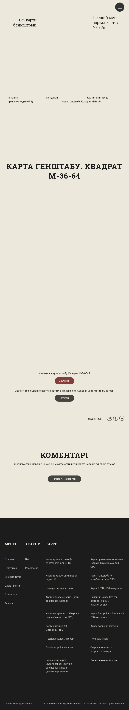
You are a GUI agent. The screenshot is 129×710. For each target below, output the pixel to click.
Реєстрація (31, 568)
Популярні (52, 97)
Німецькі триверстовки (59, 588)
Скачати (64, 380)
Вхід (27, 559)
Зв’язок (9, 603)
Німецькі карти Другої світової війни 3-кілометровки (103, 601)
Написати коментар (64, 478)
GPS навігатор (13, 576)
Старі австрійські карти (59, 647)
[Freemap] (64, 22)
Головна (13, 97)
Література (11, 594)
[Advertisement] (64, 65)
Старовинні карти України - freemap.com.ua (66, 703)
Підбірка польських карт (60, 638)
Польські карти (99, 638)
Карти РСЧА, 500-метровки (106, 588)
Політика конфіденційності (18, 703)
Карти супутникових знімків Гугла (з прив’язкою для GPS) (106, 563)
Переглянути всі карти (103, 660)
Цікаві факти (12, 585)
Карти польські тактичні (104, 626)
